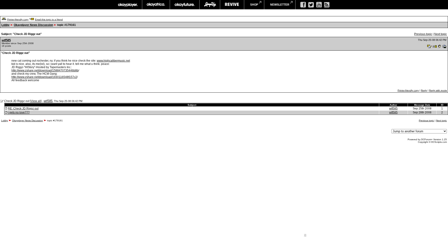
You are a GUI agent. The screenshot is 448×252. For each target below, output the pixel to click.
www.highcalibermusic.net (113, 60)
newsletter (279, 4)
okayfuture (184, 4)
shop (254, 4)
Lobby (5, 25)
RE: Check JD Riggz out (23, 108)
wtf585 (6, 40)
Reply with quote (438, 90)
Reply (424, 90)
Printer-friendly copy (17, 19)
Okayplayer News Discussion (33, 25)
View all (36, 101)
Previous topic (423, 34)
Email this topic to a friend (49, 19)
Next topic (440, 34)
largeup (210, 4)
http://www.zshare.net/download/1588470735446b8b (44, 70)
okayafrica (156, 4)
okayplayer (127, 4)
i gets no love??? (19, 112)
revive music (232, 4)
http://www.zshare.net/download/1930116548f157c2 (44, 77)
